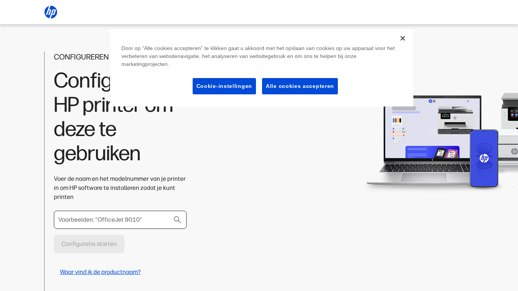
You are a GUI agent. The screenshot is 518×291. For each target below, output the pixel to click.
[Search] (177, 220)
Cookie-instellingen (224, 86)
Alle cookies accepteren (300, 86)
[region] (261, 68)
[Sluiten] (402, 38)
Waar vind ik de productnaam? (100, 271)
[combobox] (120, 220)
